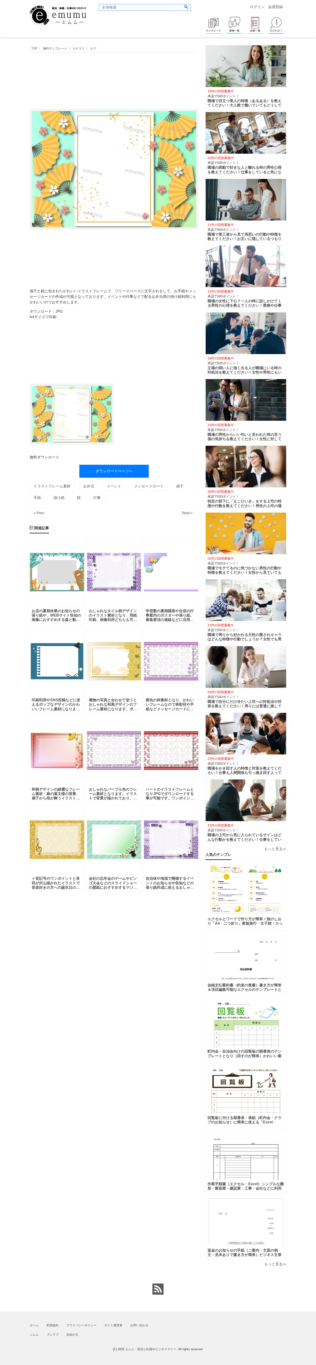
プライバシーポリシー (81, 1325)
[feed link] (158, 1289)
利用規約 (52, 1325)
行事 (97, 498)
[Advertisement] (114, 79)
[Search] (186, 7)
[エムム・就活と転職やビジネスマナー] (61, 15)
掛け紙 (59, 498)
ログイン (257, 7)
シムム (34, 1334)
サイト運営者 (113, 1325)
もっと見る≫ (275, 849)
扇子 (179, 486)
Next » (187, 513)
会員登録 (275, 7)
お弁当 (88, 486)
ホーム (34, 1325)
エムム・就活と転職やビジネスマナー (150, 1349)
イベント (114, 486)
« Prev (39, 513)
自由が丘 (72, 1334)
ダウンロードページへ (114, 471)
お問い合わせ (139, 1325)
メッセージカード (149, 486)
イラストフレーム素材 (52, 486)
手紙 (37, 498)
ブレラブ (52, 1334)
